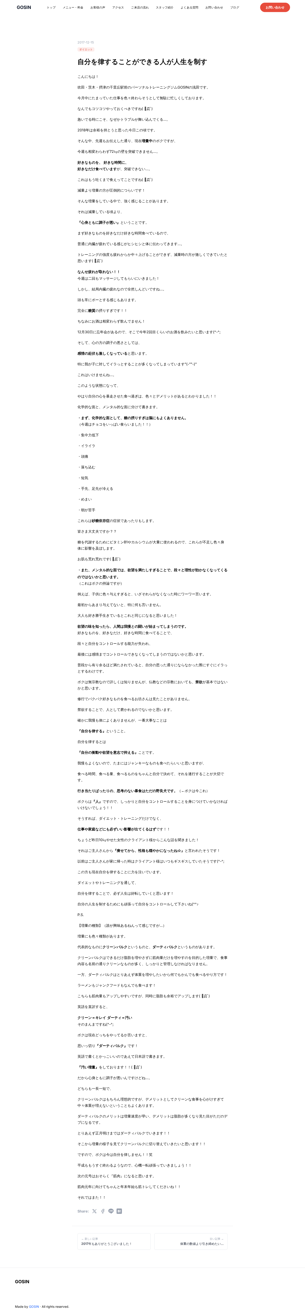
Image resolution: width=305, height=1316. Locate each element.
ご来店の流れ (140, 7)
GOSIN (22, 1281)
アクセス (118, 7)
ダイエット (86, 49)
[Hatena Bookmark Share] (119, 1211)
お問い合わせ (214, 7)
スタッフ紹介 (164, 7)
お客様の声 (97, 7)
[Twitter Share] (94, 1211)
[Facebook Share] (102, 1211)
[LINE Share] (111, 1211)
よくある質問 (189, 7)
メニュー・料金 (73, 7)
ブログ (234, 7)
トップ (51, 7)
